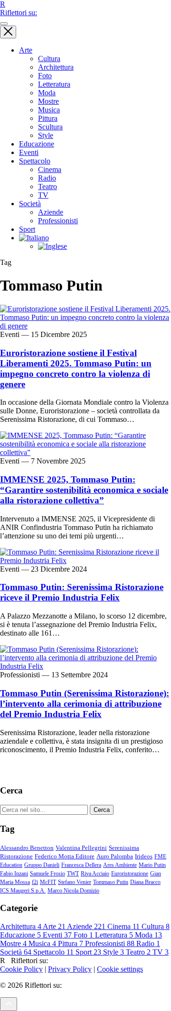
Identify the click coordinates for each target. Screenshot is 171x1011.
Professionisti (58, 221)
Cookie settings (120, 969)
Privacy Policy (70, 969)
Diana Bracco (145, 882)
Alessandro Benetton (27, 847)
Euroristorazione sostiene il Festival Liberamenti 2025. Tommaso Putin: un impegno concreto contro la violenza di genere (76, 368)
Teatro (47, 186)
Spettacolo (34, 161)
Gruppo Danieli (41, 865)
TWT (73, 873)
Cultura (49, 59)
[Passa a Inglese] (52, 246)
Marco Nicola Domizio (73, 890)
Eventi (28, 152)
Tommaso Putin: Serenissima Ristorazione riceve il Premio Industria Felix (81, 592)
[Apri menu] (4, 23)
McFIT (48, 882)
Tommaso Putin (110, 882)
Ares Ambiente (120, 865)
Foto (45, 76)
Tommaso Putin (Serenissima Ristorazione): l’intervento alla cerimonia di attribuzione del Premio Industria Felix (84, 703)
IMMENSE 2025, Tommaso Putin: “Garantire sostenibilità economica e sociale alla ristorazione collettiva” (84, 489)
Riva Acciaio (95, 873)
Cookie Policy (21, 969)
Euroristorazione (129, 873)
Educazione (36, 144)
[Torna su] (8, 1004)
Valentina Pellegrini (81, 847)
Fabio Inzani (14, 873)
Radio (47, 178)
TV (43, 195)
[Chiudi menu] (8, 32)
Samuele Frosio (47, 873)
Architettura (56, 67)
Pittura (47, 118)
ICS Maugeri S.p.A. (23, 890)
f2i (35, 882)
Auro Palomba (114, 856)
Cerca (102, 809)
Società (30, 204)
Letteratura (54, 84)
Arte (25, 50)
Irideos (143, 856)
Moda (47, 93)
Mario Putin (152, 865)
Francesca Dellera (81, 865)
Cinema (49, 169)
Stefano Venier (74, 882)
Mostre (48, 101)
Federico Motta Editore (65, 856)
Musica (49, 110)
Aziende (50, 212)
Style (45, 135)
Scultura (50, 127)
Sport (27, 229)
